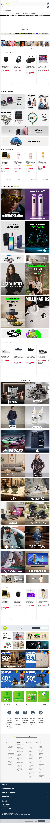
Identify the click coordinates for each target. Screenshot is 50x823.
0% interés (25, 13)
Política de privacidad (6, 808)
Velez (40, 762)
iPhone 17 (20, 746)
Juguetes (10, 757)
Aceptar (41, 820)
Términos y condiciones (6, 804)
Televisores (10, 748)
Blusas (19, 754)
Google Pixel (41, 755)
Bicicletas (10, 747)
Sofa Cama (20, 762)
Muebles (10, 762)
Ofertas (17, 13)
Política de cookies (5, 806)
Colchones (10, 751)
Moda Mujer (10, 761)
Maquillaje (31, 748)
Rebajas (33, 13)
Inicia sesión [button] (43, 4)
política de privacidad (29, 820)
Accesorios (10, 746)
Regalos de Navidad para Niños (31, 761)
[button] (25, 7)
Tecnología (10, 764)
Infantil (9, 755)
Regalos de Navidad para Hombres (31, 769)
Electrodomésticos (12, 754)
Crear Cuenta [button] (44, 628)
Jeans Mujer (31, 755)
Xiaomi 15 (20, 747)
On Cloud (41, 748)
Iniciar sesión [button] (36, 628)
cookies (36, 820)
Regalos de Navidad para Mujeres (31, 765)
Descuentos (31, 777)
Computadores (11, 753)
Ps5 (19, 761)
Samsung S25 (21, 744)
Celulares (10, 750)
